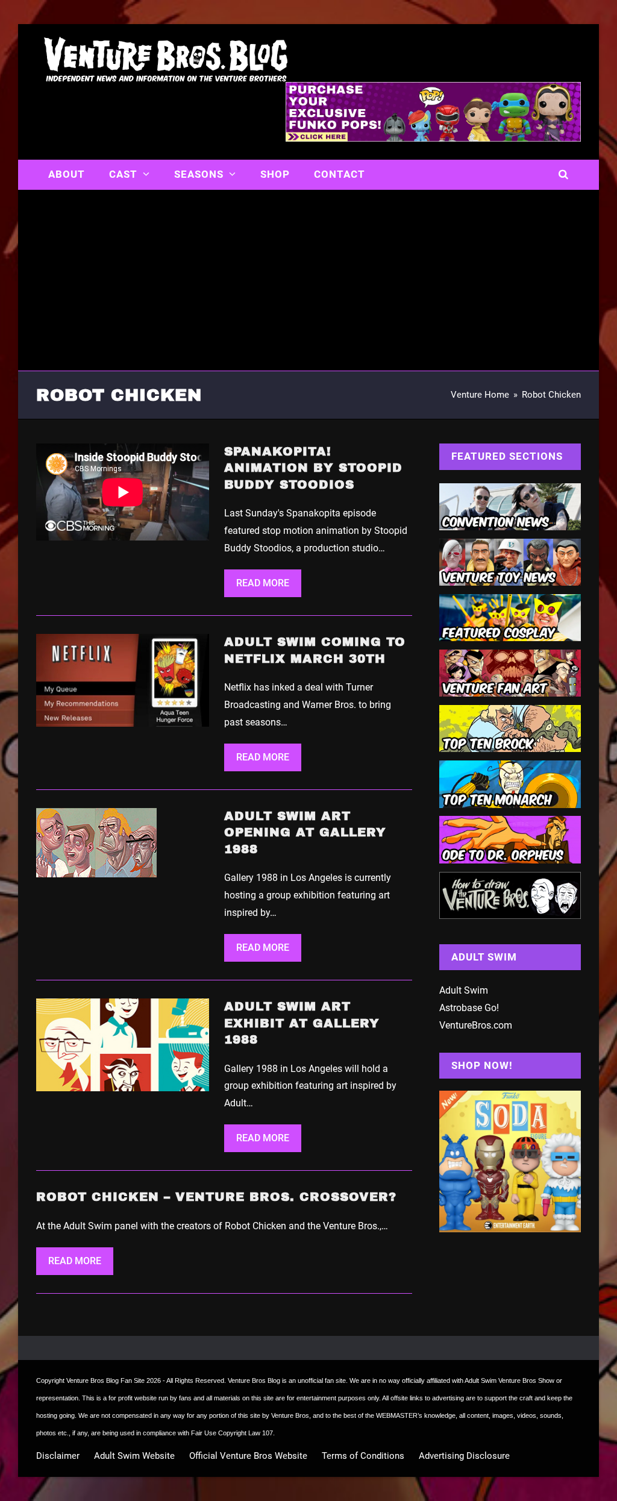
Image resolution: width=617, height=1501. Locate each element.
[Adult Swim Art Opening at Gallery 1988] (96, 842)
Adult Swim (463, 990)
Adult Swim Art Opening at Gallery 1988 (305, 832)
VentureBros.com (475, 1025)
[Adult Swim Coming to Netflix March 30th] (122, 679)
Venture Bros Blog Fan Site (105, 1380)
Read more (262, 583)
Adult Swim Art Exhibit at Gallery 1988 (302, 1023)
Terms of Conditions (363, 1455)
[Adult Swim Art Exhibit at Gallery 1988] (122, 1044)
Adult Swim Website (134, 1455)
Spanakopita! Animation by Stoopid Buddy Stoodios (313, 468)
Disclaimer (58, 1455)
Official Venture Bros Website (248, 1455)
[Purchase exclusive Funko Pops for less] (433, 138)
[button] (564, 175)
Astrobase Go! (469, 1008)
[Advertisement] (308, 280)
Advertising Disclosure (464, 1455)
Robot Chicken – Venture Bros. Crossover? (216, 1196)
